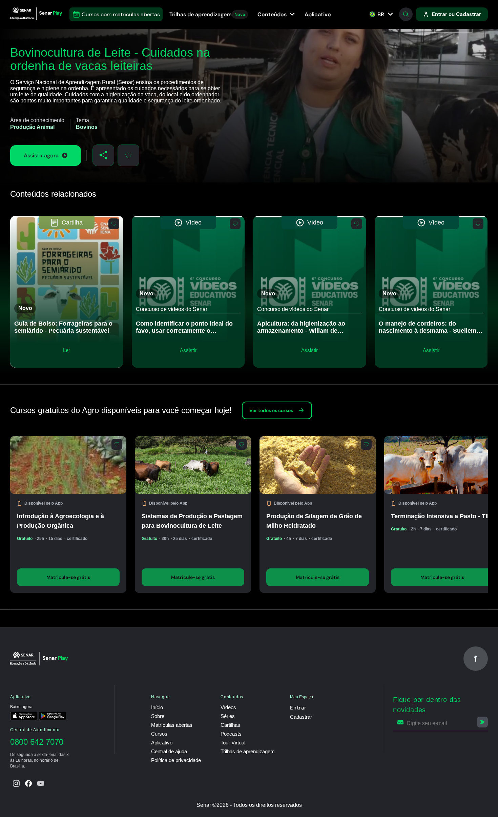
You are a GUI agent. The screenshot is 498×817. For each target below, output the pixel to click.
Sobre (157, 716)
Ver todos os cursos (271, 410)
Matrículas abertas (171, 725)
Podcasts (231, 734)
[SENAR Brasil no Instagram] (16, 783)
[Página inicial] (37, 14)
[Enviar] (482, 722)
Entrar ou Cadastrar (456, 14)
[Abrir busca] (406, 14)
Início (157, 707)
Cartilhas (230, 725)
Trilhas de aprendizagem (207, 14)
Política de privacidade (176, 760)
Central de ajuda (169, 751)
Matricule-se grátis (68, 577)
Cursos (159, 734)
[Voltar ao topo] (475, 658)
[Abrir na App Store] (23, 716)
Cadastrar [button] (301, 717)
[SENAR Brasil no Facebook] (28, 783)
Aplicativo (318, 14)
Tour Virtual (233, 742)
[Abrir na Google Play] (52, 716)
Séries (228, 716)
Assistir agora (41, 155)
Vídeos (228, 707)
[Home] (40, 658)
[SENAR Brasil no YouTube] (41, 783)
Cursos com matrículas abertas (121, 14)
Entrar (298, 707)
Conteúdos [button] (272, 14)
